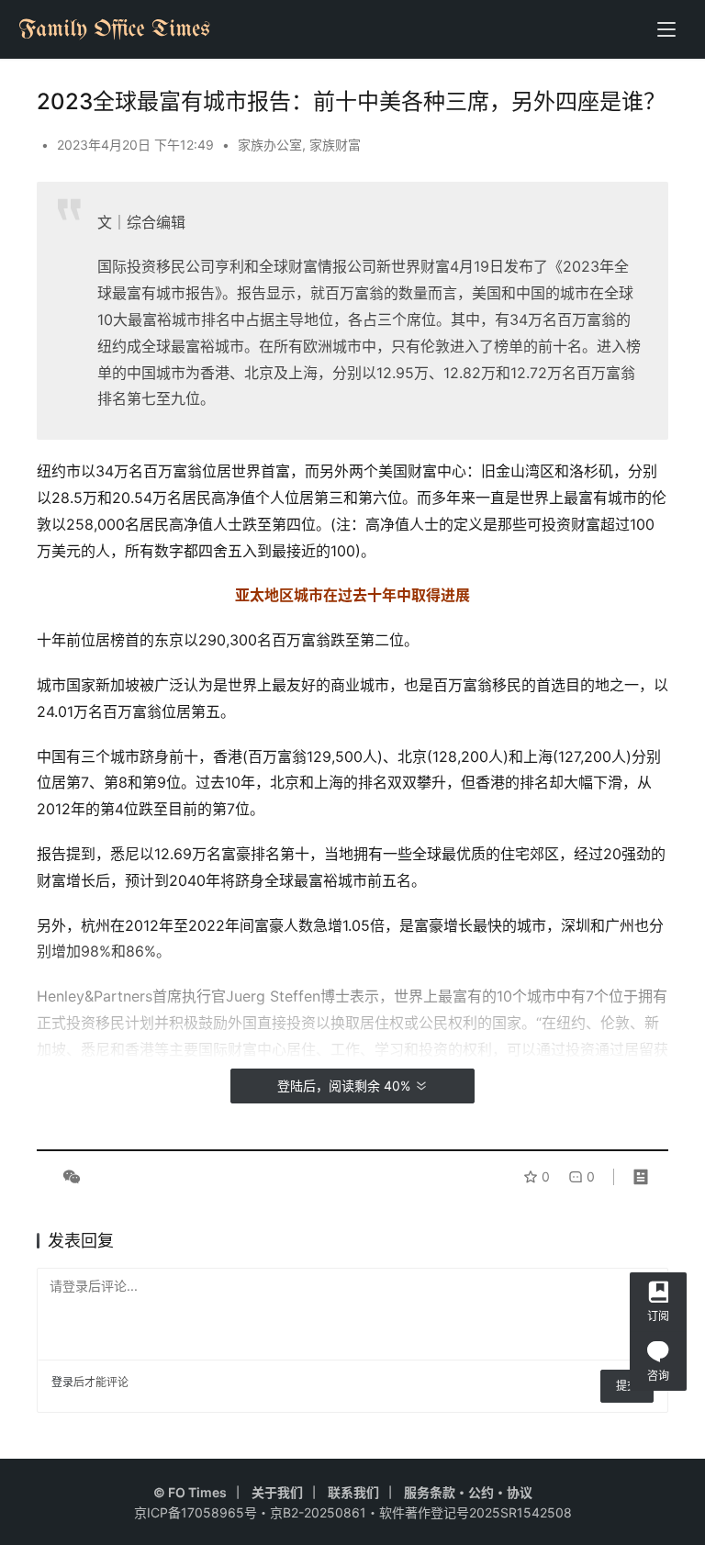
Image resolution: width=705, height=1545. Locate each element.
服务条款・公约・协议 (468, 1492)
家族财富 (335, 144)
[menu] (666, 29)
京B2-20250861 (318, 1512)
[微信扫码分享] (68, 1176)
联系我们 (353, 1492)
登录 (62, 1382)
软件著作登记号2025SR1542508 (475, 1512)
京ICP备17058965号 (195, 1512)
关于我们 (277, 1492)
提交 (627, 1386)
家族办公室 (270, 144)
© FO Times (190, 1492)
